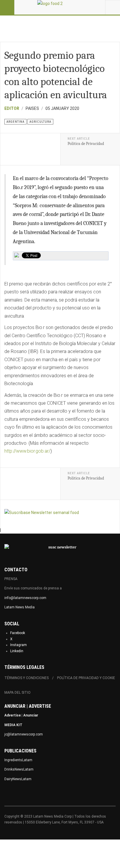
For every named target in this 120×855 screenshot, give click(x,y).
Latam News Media (19, 607)
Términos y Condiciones (26, 678)
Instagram (18, 645)
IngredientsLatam (18, 760)
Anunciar (30, 715)
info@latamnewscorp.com (25, 598)
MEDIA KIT (13, 725)
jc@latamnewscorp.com (23, 734)
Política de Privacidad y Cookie (86, 678)
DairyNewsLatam (17, 779)
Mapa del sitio (17, 692)
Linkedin (16, 651)
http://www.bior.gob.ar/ (27, 451)
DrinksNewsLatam (18, 769)
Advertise (12, 715)
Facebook (17, 633)
